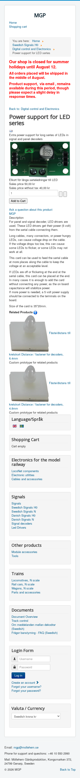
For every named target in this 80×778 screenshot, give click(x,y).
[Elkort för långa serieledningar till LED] (40, 159)
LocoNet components (25, 471)
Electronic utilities (23, 475)
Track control (20, 621)
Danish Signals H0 (23, 515)
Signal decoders (22, 523)
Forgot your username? (26, 686)
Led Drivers (19, 528)
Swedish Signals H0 (24, 507)
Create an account (24, 682)
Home (13, 23)
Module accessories (24, 552)
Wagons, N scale (22, 588)
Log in (18, 675)
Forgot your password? (26, 690)
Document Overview (25, 617)
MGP (12, 213)
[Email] (11, 130)
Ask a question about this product (30, 209)
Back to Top (68, 769)
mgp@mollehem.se (26, 747)
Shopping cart (18, 27)
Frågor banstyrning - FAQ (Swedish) (35, 633)
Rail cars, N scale (23, 584)
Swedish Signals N (24, 511)
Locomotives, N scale (26, 580)
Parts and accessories (26, 592)
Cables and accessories (27, 479)
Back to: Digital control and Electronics (34, 109)
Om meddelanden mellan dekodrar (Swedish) (34, 627)
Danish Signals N (23, 519)
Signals (16, 503)
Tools (15, 556)
